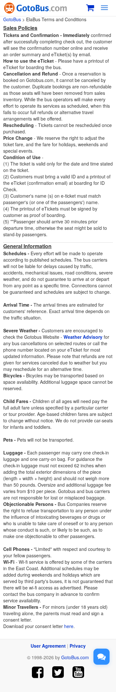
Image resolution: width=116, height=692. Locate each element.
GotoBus (12, 19)
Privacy (78, 646)
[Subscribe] (78, 672)
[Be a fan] (37, 672)
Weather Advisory (82, 337)
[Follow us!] (58, 672)
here (68, 626)
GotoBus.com (75, 657)
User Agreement (48, 646)
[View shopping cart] (90, 7)
